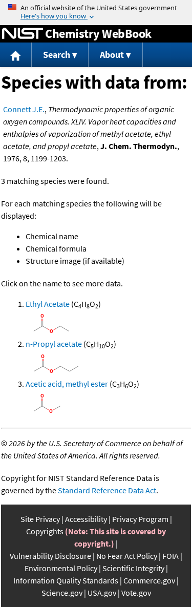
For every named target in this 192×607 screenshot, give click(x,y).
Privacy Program (140, 519)
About (112, 54)
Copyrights (44, 531)
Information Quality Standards (65, 580)
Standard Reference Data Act (107, 490)
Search (56, 54)
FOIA (170, 556)
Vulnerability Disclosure (50, 556)
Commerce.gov (149, 580)
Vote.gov (136, 593)
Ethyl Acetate (48, 304)
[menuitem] (16, 55)
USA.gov (102, 593)
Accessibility (86, 519)
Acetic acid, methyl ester (67, 384)
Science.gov (61, 593)
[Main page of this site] (16, 55)
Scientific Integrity (133, 568)
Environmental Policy (61, 568)
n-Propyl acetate (54, 344)
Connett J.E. (24, 109)
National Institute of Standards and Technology (22, 33)
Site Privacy (40, 519)
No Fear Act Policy (126, 556)
